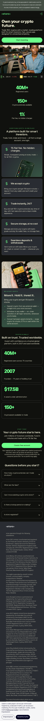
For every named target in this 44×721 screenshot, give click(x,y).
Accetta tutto (22, 717)
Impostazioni (8, 717)
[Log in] (41, 14)
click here (24, 701)
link (38, 7)
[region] (22, 711)
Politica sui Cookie (12, 710)
